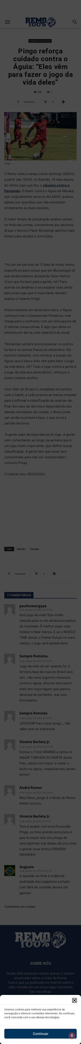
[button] (74, 1000)
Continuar (40, 1034)
